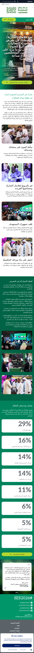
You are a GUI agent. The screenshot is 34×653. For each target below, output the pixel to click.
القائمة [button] (27, 20)
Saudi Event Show (24, 605)
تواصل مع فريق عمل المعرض (18, 82)
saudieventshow (25, 603)
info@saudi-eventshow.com (23, 617)
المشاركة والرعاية (18, 554)
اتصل (18, 625)
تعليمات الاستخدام (15, 631)
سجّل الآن (10, 20)
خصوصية (17, 628)
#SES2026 (23, 598)
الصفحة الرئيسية (15, 623)
